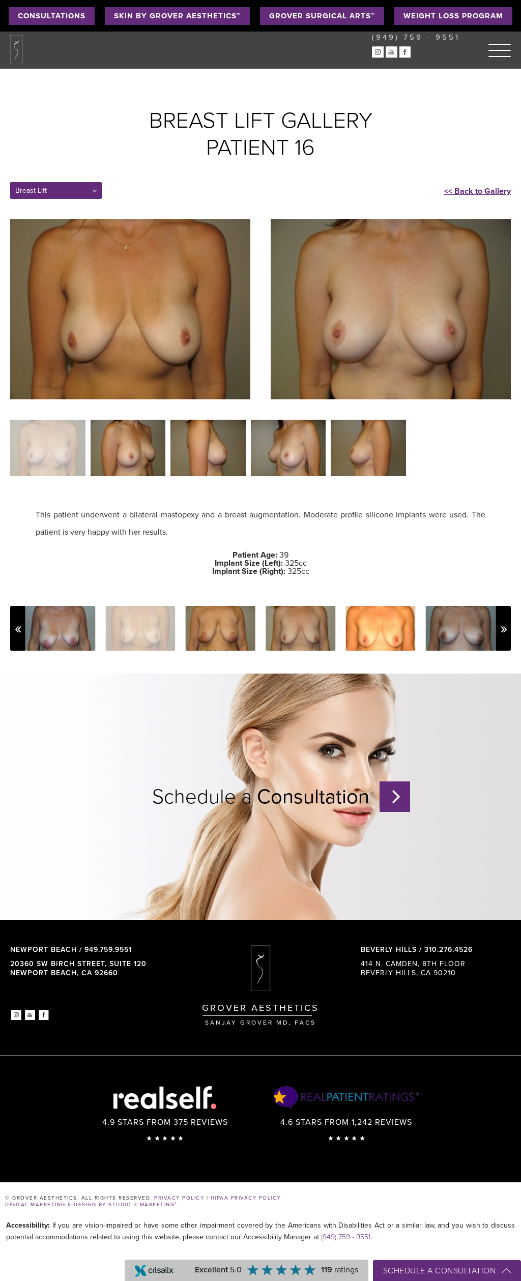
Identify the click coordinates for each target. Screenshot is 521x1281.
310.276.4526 (448, 949)
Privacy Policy (179, 1198)
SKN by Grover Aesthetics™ (177, 15)
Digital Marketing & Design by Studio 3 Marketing (91, 1205)
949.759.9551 (108, 949)
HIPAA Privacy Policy (246, 1198)
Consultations (51, 15)
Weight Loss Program (453, 15)
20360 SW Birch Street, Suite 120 (78, 968)
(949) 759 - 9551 (345, 1237)
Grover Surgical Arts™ (322, 15)
